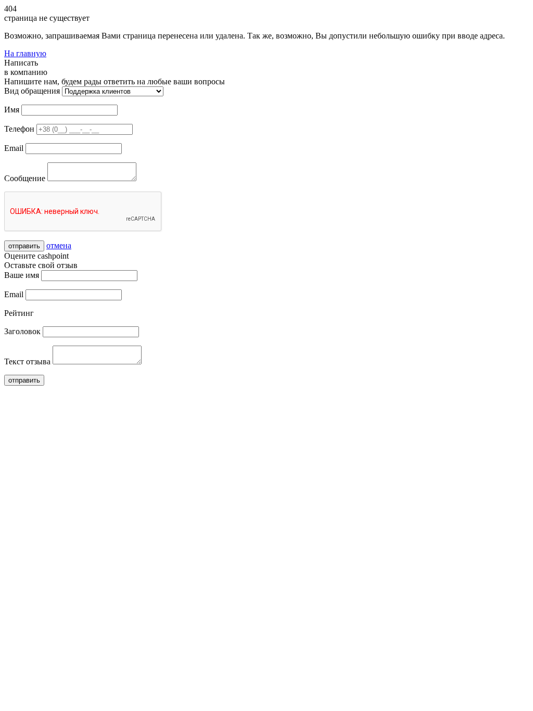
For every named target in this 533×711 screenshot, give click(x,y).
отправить (24, 246)
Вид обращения (32, 90)
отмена (58, 245)
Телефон (19, 128)
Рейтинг (19, 313)
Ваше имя (21, 275)
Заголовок (22, 331)
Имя (11, 109)
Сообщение (24, 178)
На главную (25, 53)
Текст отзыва (27, 361)
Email (13, 148)
